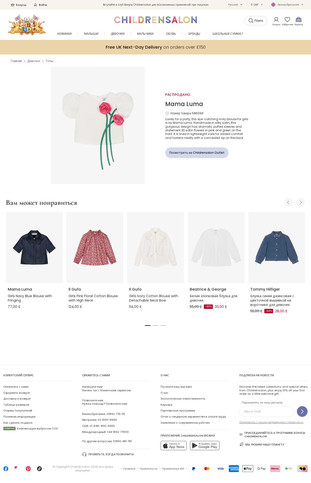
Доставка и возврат (17, 399)
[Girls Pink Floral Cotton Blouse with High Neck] (95, 247)
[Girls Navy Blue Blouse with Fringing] (34, 247)
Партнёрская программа (178, 410)
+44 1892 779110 (118, 432)
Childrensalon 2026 (84, 467)
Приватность (149, 469)
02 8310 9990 (107, 420)
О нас (164, 393)
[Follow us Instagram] (17, 470)
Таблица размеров (16, 405)
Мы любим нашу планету (264, 445)
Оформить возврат (16, 393)
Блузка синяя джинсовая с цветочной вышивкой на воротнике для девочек (272, 300)
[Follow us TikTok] (39, 470)
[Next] (300, 202)
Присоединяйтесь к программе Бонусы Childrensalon (274, 434)
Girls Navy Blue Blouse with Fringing (30, 298)
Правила (129, 469)
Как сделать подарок (18, 423)
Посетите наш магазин (176, 387)
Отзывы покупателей (17, 410)
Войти (43, 5)
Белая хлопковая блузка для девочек (213, 298)
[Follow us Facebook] (5, 470)
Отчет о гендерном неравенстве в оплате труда (193, 417)
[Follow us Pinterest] (28, 470)
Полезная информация (19, 417)
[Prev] (288, 202)
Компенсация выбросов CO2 (31, 428)
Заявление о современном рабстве (185, 423)
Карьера (166, 405)
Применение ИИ (173, 469)
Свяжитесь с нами (15, 387)
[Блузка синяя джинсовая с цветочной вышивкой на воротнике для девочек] (276, 247)
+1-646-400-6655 (102, 426)
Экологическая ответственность (183, 399)
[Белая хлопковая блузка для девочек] (216, 247)
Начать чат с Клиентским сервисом (106, 388)
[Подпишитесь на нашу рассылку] (302, 411)
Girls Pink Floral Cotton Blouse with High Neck (93, 298)
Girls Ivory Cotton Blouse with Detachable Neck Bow (153, 298)
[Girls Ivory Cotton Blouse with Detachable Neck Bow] (155, 247)
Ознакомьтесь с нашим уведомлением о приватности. (271, 422)
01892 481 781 (122, 441)
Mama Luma (184, 104)
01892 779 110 (115, 414)
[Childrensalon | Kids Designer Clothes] (27, 24)
